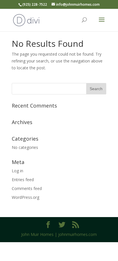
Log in (17, 170)
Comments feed (27, 188)
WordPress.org (25, 197)
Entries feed (23, 179)
